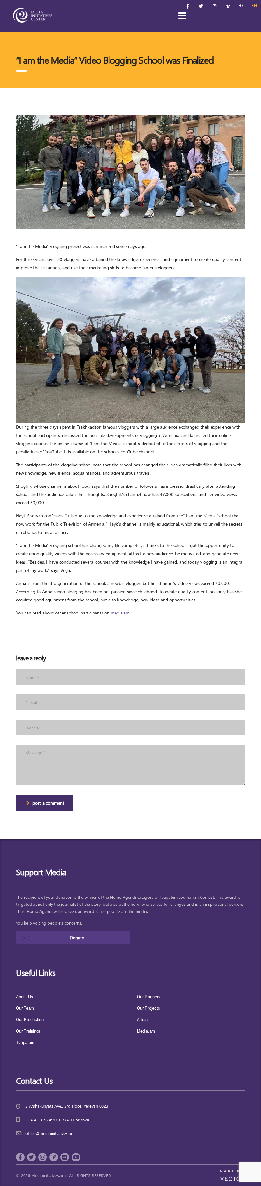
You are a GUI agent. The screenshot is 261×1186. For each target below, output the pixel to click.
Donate (77, 937)
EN (254, 5)
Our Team (25, 1008)
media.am (120, 613)
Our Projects (148, 1008)
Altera (142, 1019)
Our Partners (148, 996)
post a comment (48, 803)
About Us (24, 996)
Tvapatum (25, 1042)
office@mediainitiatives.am (49, 1133)
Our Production (30, 1019)
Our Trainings (28, 1031)
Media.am (146, 1031)
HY (241, 5)
